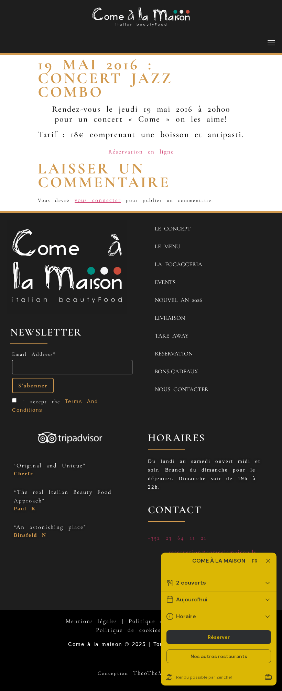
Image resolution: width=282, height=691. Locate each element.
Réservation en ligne (141, 151)
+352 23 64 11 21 (177, 537)
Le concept (173, 228)
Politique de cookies (128, 630)
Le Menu (167, 246)
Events (165, 282)
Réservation (174, 353)
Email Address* (34, 354)
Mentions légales (91, 621)
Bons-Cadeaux (176, 371)
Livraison (170, 317)
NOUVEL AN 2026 (178, 300)
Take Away (171, 335)
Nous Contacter (181, 389)
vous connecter (98, 200)
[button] (272, 43)
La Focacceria (178, 264)
